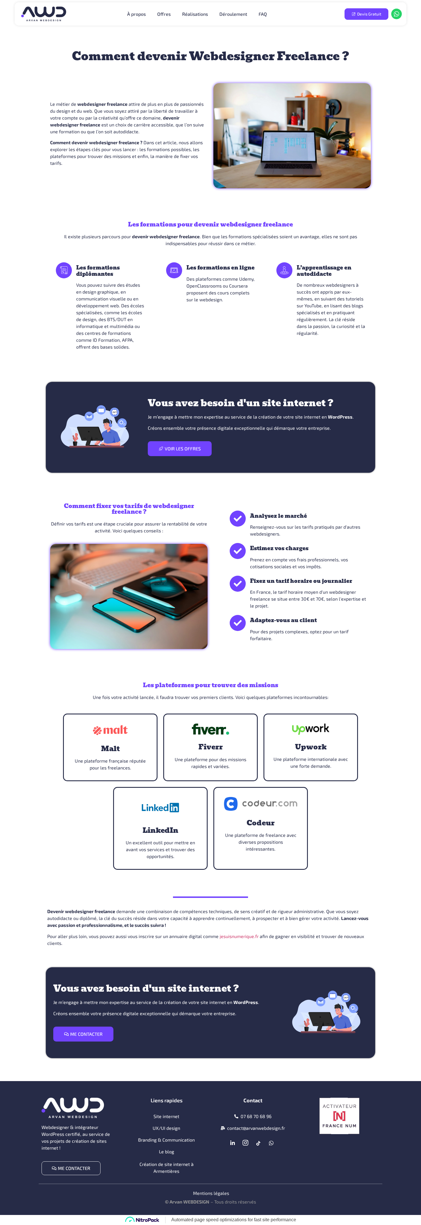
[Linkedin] (232, 1143)
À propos (136, 14)
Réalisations (195, 14)
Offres (164, 14)
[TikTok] (258, 1143)
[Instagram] (245, 1143)
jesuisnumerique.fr (239, 936)
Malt (110, 748)
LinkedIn (160, 830)
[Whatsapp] (271, 1143)
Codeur (261, 823)
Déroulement (233, 14)
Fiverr (210, 747)
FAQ (263, 14)
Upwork (310, 747)
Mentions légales (211, 1193)
